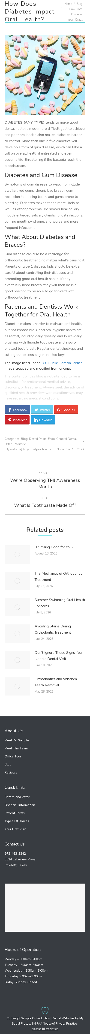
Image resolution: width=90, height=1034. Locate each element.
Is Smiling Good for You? (54, 547)
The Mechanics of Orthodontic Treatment (58, 576)
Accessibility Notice (45, 1029)
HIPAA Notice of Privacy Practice (55, 1024)
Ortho (8, 444)
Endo (51, 439)
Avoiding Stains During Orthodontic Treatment (53, 629)
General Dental (66, 439)
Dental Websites (63, 1018)
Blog (24, 439)
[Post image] (17, 554)
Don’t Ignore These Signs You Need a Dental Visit (58, 655)
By (29, 449)
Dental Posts (38, 439)
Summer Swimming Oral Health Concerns (60, 603)
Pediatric (20, 444)
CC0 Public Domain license (62, 363)
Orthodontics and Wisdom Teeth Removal (56, 682)
